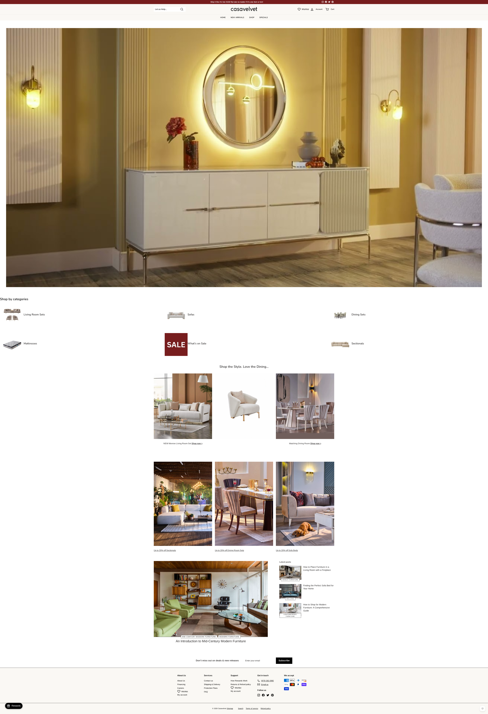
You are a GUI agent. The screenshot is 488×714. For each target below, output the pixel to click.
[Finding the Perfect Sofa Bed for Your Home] (290, 591)
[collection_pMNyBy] (12, 326)
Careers (180, 688)
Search (240, 708)
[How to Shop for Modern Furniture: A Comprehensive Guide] (290, 609)
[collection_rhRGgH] (340, 326)
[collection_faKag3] (176, 355)
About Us (181, 681)
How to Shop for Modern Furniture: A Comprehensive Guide (316, 607)
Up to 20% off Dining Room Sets (229, 550)
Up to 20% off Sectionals (165, 550)
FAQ (206, 692)
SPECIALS (263, 17)
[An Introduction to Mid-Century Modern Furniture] (211, 599)
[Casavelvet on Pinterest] (272, 695)
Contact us (208, 681)
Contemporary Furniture (290, 615)
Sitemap (230, 708)
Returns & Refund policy (241, 684)
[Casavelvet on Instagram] (258, 695)
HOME (223, 17)
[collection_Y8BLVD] (12, 355)
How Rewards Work (239, 681)
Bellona (290, 598)
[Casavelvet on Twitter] (267, 695)
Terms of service (252, 708)
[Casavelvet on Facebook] (263, 695)
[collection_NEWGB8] (340, 355)
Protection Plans (211, 688)
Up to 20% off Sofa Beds (287, 550)
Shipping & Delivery (212, 684)
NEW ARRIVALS (237, 17)
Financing (181, 684)
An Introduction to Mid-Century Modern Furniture (211, 641)
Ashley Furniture (290, 579)
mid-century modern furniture (199, 637)
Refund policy (266, 708)
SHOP (251, 17)
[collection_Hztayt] (176, 326)
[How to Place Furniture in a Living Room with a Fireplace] (290, 573)
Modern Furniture (229, 637)
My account (182, 695)
